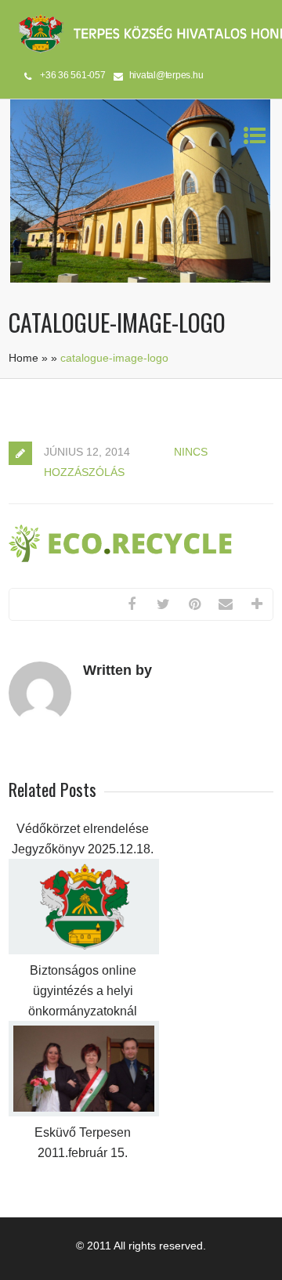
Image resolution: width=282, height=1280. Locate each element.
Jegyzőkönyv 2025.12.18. (83, 849)
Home (23, 358)
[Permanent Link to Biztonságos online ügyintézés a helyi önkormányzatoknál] (84, 951)
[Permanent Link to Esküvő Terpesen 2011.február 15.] (84, 1113)
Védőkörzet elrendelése (82, 828)
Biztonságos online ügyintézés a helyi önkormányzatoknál (82, 991)
